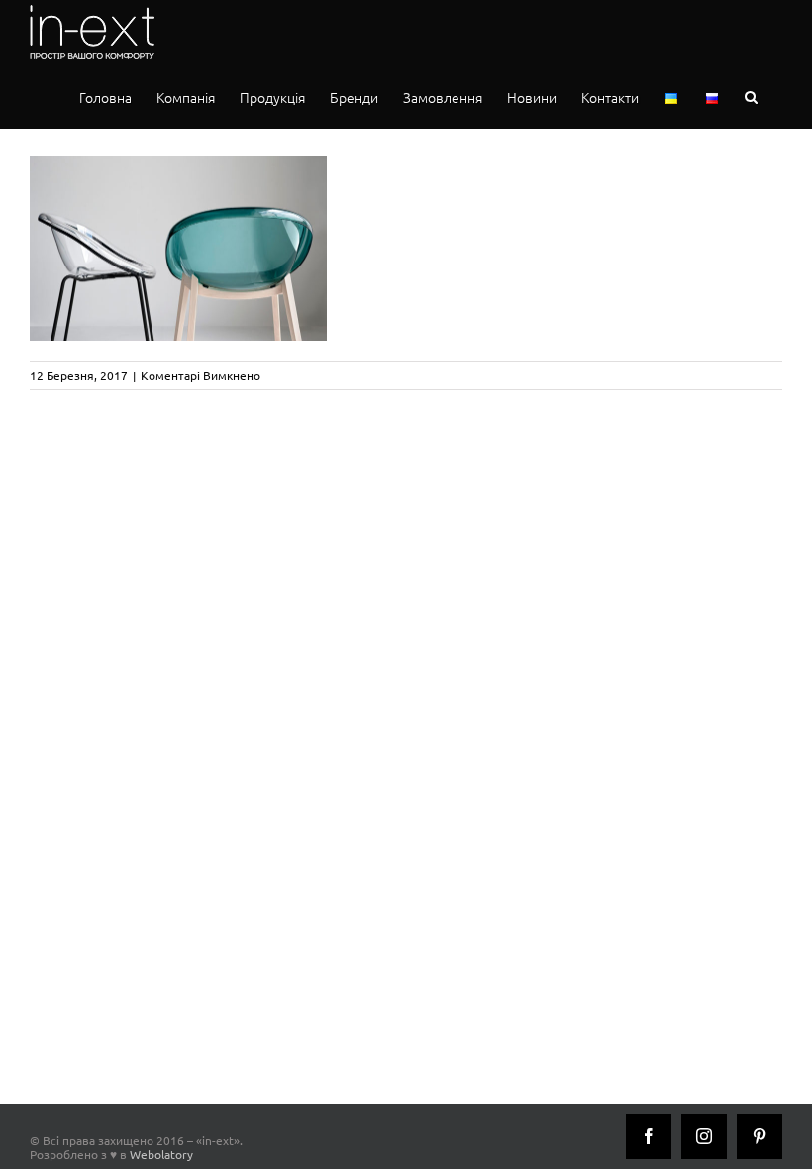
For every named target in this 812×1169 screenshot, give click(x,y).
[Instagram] (704, 1136)
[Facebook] (648, 1136)
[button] (751, 96)
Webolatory (161, 1154)
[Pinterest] (759, 1136)
